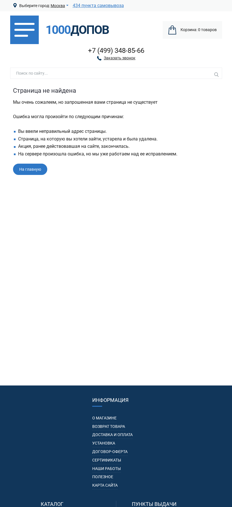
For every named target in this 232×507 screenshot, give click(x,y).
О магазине (104, 418)
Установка (103, 443)
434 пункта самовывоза (98, 5)
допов (77, 30)
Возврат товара (108, 426)
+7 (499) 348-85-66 (116, 50)
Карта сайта (105, 485)
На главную (30, 169)
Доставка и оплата (112, 434)
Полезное (102, 476)
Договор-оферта (110, 451)
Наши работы (106, 468)
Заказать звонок (120, 58)
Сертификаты (106, 460)
